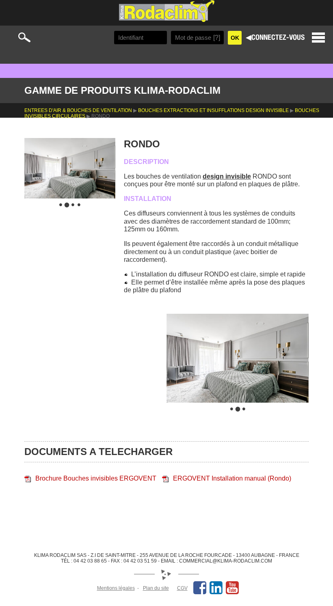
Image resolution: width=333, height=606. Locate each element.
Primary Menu (318, 37)
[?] (216, 37)
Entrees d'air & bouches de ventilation (78, 110)
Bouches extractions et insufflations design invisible (213, 110)
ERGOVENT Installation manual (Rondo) (232, 478)
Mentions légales (116, 588)
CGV (182, 588)
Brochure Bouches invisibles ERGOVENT (95, 478)
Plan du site (156, 588)
